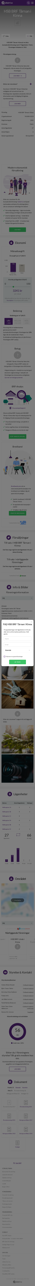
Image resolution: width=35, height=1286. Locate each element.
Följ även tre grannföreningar (14, 656)
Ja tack (17, 662)
